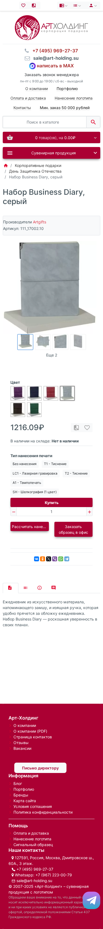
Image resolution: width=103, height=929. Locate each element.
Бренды (20, 795)
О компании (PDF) (30, 731)
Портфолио (23, 789)
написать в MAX (55, 65)
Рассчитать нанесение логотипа (30, 526)
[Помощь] (64, 5)
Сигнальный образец (33, 844)
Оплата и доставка (28, 98)
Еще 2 (51, 355)
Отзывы (21, 742)
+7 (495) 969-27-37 (34, 869)
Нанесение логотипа (74, 98)
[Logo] (51, 27)
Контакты (22, 107)
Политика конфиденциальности (43, 812)
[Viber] (54, 558)
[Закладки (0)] (24, 5)
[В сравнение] (76, 427)
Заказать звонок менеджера (51, 74)
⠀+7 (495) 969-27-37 (53, 50)
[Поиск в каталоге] (93, 122)
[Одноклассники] (42, 558)
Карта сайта (24, 800)
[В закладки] (87, 427)
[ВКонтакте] (36, 558)
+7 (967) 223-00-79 (53, 875)
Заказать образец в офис (73, 529)
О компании (36, 88)
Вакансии (22, 748)
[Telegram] (66, 558)
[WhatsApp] (60, 558)
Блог (17, 783)
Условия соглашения (32, 806)
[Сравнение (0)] (35, 5)
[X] (48, 558)
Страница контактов (32, 737)
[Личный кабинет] (92, 5)
